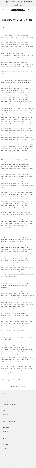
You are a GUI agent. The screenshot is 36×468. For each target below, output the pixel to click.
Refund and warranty (9, 421)
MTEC (6, 247)
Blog (4, 438)
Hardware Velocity (19, 247)
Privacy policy (7, 401)
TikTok (5, 455)
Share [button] (5, 28)
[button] (3, 10)
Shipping (5, 418)
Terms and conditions (9, 404)
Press (5, 435)
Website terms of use (9, 397)
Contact (5, 431)
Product (5, 414)
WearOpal (20, 465)
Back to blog (19, 386)
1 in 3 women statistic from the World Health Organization (17, 146)
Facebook (5, 452)
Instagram (6, 448)
